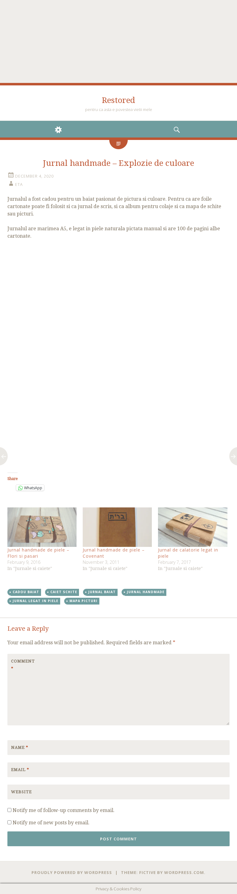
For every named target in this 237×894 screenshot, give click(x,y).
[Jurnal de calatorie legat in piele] (192, 527)
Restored (118, 100)
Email (20, 769)
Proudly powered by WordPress (71, 872)
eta (19, 184)
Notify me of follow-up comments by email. (63, 810)
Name (19, 747)
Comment (23, 665)
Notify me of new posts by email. (51, 823)
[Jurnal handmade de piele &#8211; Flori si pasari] (42, 527)
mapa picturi (83, 601)
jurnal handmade (145, 592)
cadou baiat (26, 592)
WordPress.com (184, 872)
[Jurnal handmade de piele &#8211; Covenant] (117, 527)
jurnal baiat (102, 592)
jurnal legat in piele (35, 601)
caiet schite (63, 592)
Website (21, 791)
